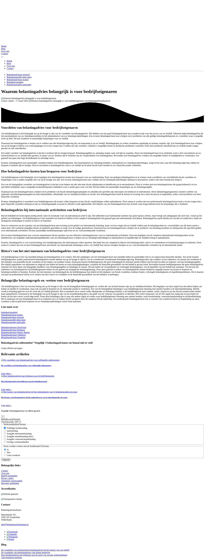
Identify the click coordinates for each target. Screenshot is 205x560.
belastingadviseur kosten (12, 315)
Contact (4, 53)
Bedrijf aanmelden (9, 476)
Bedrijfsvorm (10, 419)
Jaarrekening (12, 431)
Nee (8, 452)
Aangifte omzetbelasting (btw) (20, 436)
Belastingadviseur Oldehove (13, 335)
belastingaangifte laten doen (13, 320)
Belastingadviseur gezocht (18, 74)
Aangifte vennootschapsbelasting (21, 439)
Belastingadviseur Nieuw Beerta (15, 332)
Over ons (5, 51)
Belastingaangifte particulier (19, 84)
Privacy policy (7, 478)
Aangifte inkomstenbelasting (19, 433)
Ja (8, 449)
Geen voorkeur (13, 455)
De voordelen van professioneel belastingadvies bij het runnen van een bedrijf (35, 550)
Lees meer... (6, 373)
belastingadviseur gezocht (12, 317)
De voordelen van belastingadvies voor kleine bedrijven (25, 552)
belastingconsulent (9, 312)
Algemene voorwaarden (11, 481)
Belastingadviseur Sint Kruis (13, 327)
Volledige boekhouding (17, 428)
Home (4, 46)
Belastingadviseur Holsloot (13, 330)
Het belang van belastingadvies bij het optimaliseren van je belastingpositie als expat (34, 397)
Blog (3, 48)
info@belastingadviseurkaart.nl (14, 524)
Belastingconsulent (15, 82)
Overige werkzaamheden (18, 442)
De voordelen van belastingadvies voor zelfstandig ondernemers (26, 365)
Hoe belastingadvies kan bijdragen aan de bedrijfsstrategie (24, 381)
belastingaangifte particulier (13, 322)
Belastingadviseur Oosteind (13, 337)
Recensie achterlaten (10, 483)
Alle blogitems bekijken (11, 557)
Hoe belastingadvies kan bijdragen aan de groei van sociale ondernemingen (34, 555)
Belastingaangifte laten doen (19, 77)
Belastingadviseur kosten (18, 79)
